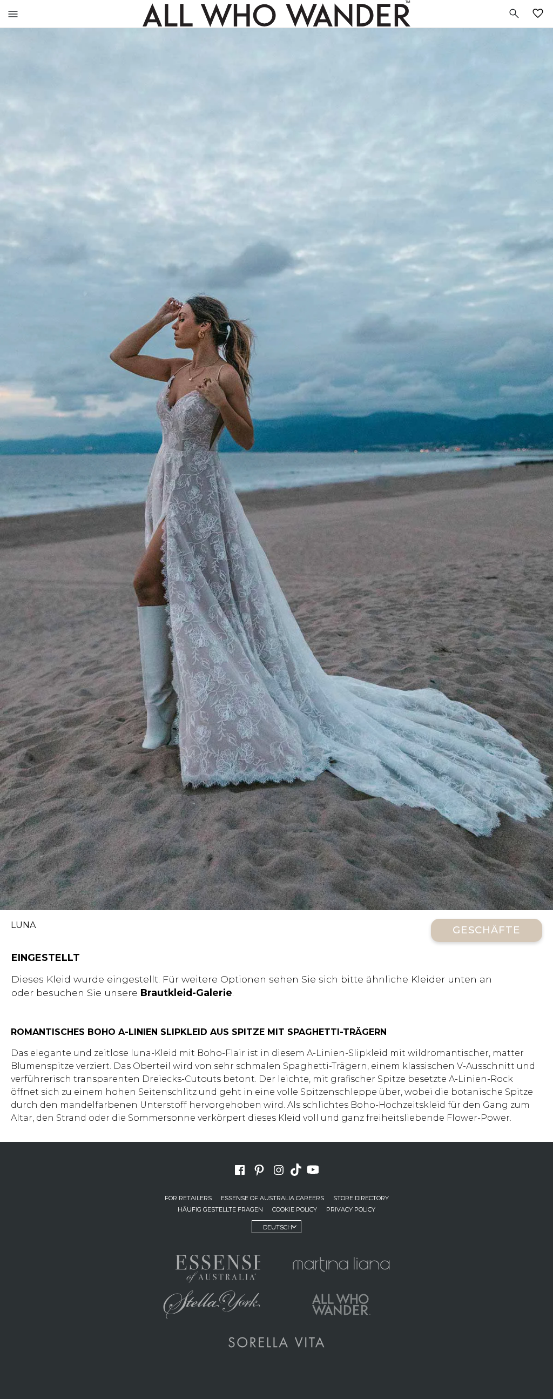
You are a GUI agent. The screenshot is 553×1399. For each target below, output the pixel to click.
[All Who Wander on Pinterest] (259, 1169)
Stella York (211, 1304)
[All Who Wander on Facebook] (239, 1169)
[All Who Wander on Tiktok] (297, 1169)
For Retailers (188, 1198)
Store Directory (361, 1198)
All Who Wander (276, 13)
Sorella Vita (276, 1342)
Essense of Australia (211, 1266)
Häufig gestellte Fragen (220, 1209)
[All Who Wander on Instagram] (278, 1169)
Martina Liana (341, 1264)
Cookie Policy (294, 1209)
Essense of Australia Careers (272, 1198)
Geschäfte (487, 930)
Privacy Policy (350, 1209)
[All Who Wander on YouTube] (314, 1169)
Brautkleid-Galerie (186, 992)
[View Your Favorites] (540, 13)
